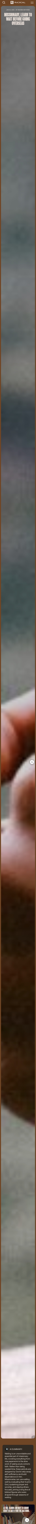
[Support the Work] (32, 762)
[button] (3, 2)
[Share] (27, 1520)
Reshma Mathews (24, 10)
